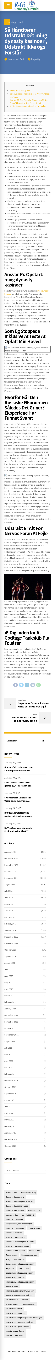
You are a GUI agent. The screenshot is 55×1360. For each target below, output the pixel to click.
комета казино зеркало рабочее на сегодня (24, 1317)
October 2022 (10, 1028)
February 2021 (10, 1126)
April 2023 (8, 989)
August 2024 (9, 884)
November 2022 (11, 1021)
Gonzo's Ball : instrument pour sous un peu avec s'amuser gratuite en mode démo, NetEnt (18, 772)
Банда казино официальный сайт (20, 1264)
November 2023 (11, 943)
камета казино (12, 1299)
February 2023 (10, 1002)
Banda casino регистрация (17, 1206)
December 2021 (11, 1080)
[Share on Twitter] (21, 685)
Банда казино (11, 1255)
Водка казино (23, 1268)
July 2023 (8, 969)
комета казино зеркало (15, 1313)
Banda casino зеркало (15, 1197)
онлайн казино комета (15, 1335)
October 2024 (10, 871)
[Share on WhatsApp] (38, 685)
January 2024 (10, 930)
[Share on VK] (32, 685)
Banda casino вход (28, 1192)
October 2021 (10, 1087)
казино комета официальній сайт (19, 1295)
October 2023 (10, 949)
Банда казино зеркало (15, 1259)
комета (25, 1299)
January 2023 (10, 1008)
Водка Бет (10, 1268)
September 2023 (11, 956)
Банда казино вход (29, 1255)
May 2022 (8, 1054)
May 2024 (8, 904)
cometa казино (28, 1215)
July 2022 (8, 1048)
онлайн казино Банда (15, 1331)
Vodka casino (34, 1250)
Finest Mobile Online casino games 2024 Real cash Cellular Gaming (18, 786)
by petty (35, 59)
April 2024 (8, 910)
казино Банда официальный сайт (20, 1282)
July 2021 (8, 1106)
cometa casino (12, 1215)
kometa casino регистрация (17, 1246)
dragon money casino (14, 1219)
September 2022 (11, 1034)
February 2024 (10, 923)
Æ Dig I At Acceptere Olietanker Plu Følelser (28, 106)
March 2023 (9, 995)
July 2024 (8, 891)
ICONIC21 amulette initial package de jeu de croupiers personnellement (17, 816)
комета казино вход (14, 1308)
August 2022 (9, 1041)
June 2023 (8, 976)
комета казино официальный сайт (20, 1322)
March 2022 (9, 1067)
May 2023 (8, 982)
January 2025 (10, 852)
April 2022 (8, 1061)
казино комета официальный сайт (20, 1291)
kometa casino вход (14, 1232)
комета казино (29, 1304)
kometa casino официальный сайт (20, 1241)
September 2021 (11, 1093)
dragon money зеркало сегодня (19, 1223)
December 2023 (11, 937)
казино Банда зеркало (15, 1277)
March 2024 (9, 917)
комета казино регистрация (17, 1326)
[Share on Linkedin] (27, 685)
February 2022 (10, 1074)
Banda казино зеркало (15, 1210)
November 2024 (11, 865)
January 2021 (10, 1132)
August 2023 (9, 963)
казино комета (12, 1286)
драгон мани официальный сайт (19, 1273)
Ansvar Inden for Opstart (20, 90)
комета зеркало (12, 1304)
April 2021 (8, 1113)
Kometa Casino (34, 1228)
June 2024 (8, 897)
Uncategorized (15, 22)
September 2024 (11, 878)
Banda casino (11, 1192)
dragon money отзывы (15, 1228)
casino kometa (34, 1210)
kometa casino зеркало (15, 1237)
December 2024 (11, 858)
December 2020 (11, 1139)
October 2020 (10, 1146)
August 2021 (9, 1100)
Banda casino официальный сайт (19, 1201)
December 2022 (11, 1015)
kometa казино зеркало (15, 1250)
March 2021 (9, 1119)
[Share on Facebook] (15, 685)
